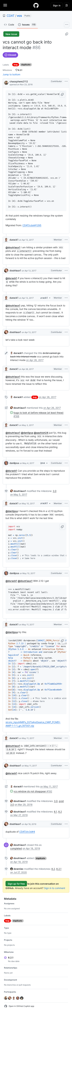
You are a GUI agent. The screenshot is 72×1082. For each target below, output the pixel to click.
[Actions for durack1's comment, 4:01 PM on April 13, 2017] (66, 297)
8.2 (60, 811)
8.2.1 (58, 868)
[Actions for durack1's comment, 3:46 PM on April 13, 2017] (66, 239)
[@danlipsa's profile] (6, 463)
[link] (16, 353)
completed (16, 848)
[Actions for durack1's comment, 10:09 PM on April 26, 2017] (66, 369)
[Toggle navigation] (5, 5)
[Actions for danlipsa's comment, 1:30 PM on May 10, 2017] (66, 573)
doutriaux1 (15, 270)
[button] (62, 95)
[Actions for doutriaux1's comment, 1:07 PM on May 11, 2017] (66, 765)
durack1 (14, 239)
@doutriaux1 (13, 247)
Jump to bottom (11, 74)
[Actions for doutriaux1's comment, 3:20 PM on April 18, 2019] (66, 824)
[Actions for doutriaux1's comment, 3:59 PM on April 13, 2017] (66, 270)
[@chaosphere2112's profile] (6, 82)
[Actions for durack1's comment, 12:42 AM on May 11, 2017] (66, 624)
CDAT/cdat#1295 (31, 225)
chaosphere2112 (19, 81)
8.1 (55, 811)
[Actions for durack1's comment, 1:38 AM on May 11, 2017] (66, 738)
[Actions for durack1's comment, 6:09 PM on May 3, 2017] (66, 425)
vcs (19, 15)
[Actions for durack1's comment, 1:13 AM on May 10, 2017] (66, 503)
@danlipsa (27, 432)
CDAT (11, 15)
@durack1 (11, 278)
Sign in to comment (54, 888)
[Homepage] (36, 5)
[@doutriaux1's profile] (6, 271)
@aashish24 (41, 432)
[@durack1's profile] (6, 240)
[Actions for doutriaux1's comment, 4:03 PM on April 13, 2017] (66, 332)
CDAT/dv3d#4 (27, 831)
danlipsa (14, 463)
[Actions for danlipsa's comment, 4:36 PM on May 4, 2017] (66, 463)
